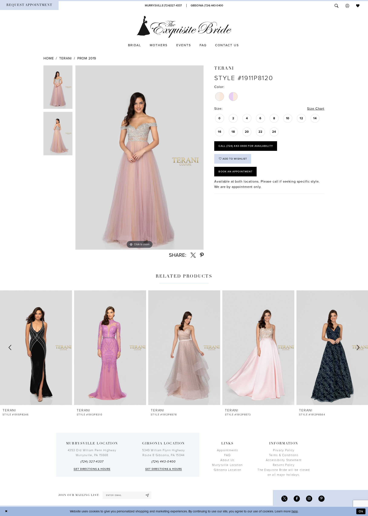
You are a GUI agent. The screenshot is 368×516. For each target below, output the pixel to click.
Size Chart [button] (315, 109)
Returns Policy (284, 465)
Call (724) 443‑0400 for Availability (245, 145)
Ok (361, 511)
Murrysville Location (227, 465)
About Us (227, 460)
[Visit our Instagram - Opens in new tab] (309, 499)
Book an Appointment (235, 171)
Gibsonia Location (227, 470)
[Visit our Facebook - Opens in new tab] (297, 499)
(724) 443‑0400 (163, 461)
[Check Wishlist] (358, 5)
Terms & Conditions (283, 455)
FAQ (227, 455)
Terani (65, 58)
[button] (347, 5)
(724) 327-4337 (92, 461)
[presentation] (36, 347)
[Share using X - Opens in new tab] (193, 255)
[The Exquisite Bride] (184, 27)
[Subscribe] (147, 495)
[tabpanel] (57, 88)
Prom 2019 (86, 58)
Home (48, 58)
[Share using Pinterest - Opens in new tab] (202, 255)
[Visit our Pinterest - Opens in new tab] (321, 499)
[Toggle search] (336, 5)
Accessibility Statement (284, 460)
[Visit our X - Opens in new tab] (284, 499)
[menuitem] (29, 5)
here (295, 511)
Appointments (227, 450)
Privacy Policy (284, 450)
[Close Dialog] (6, 511)
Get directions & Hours (92, 468)
